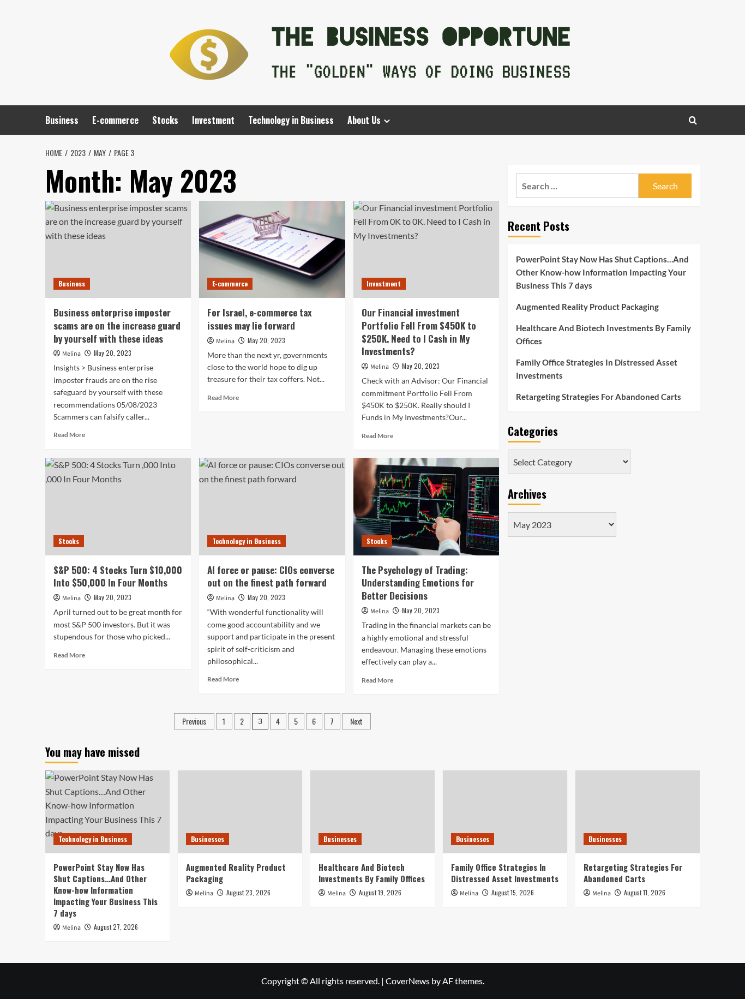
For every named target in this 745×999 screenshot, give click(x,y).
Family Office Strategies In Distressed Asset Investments (596, 368)
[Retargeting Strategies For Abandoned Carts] (637, 811)
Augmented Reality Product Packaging (587, 307)
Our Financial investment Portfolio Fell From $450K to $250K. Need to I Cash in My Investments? (419, 332)
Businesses (207, 839)
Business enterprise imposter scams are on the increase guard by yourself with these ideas (117, 325)
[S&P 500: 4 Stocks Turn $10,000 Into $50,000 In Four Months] (118, 506)
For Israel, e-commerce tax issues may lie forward (259, 319)
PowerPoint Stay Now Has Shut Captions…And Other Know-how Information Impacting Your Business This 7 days (602, 272)
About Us (364, 120)
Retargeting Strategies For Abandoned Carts (598, 397)
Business (62, 120)
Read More (69, 434)
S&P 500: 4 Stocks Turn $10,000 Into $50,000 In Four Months (117, 576)
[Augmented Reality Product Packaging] (240, 811)
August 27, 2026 (116, 926)
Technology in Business (291, 120)
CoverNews (408, 981)
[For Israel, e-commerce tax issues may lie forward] (272, 249)
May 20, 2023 (112, 352)
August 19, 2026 (380, 892)
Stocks (165, 120)
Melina (71, 353)
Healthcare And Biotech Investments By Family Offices (603, 334)
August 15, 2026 (512, 892)
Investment (213, 120)
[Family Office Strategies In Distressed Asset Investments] (505, 811)
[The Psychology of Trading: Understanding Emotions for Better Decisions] (426, 506)
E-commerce (115, 120)
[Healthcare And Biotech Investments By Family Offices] (372, 811)
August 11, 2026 (644, 892)
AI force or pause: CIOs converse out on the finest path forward (270, 576)
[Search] (693, 120)
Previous (194, 721)
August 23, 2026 (248, 892)
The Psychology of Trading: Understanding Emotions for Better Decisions (418, 583)
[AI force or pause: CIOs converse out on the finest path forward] (272, 506)
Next (356, 721)
